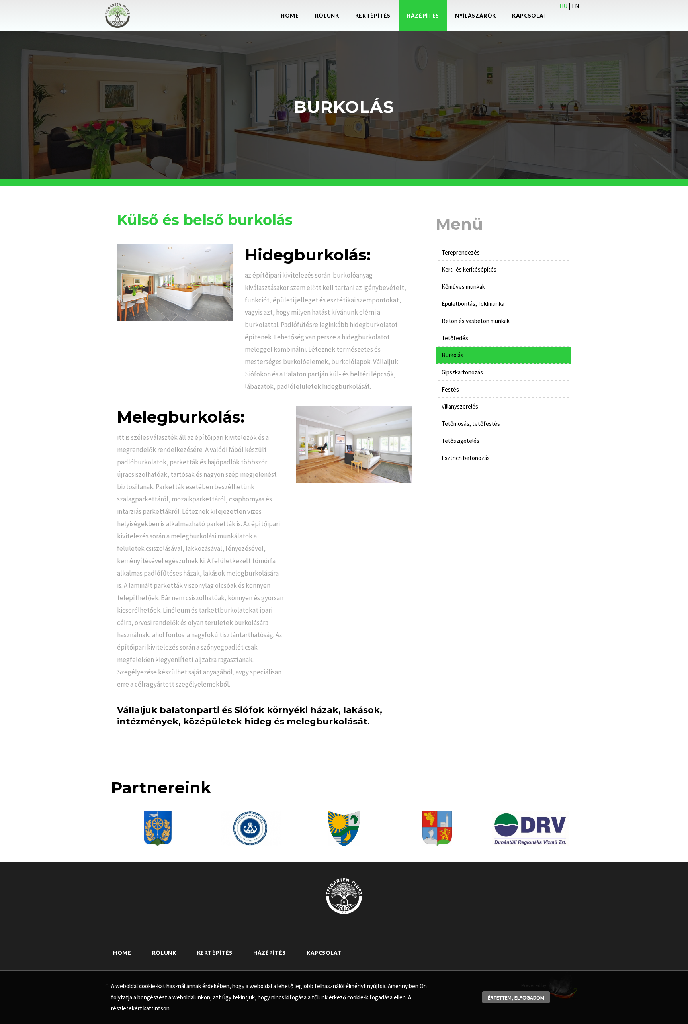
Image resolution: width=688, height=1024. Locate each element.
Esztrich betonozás (466, 458)
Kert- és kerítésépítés (469, 269)
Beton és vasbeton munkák (476, 321)
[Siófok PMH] (158, 828)
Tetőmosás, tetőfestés (471, 423)
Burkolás (452, 355)
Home (290, 15)
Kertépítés (373, 15)
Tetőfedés (455, 338)
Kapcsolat (529, 15)
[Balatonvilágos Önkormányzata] (344, 828)
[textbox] (264, 222)
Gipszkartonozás (462, 372)
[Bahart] (250, 828)
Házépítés (423, 15)
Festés (450, 389)
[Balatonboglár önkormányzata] (437, 828)
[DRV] (530, 828)
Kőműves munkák (463, 286)
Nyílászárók (475, 15)
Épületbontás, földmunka (473, 303)
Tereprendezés (461, 252)
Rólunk (327, 15)
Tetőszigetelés (460, 440)
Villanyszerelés (460, 406)
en (575, 6)
